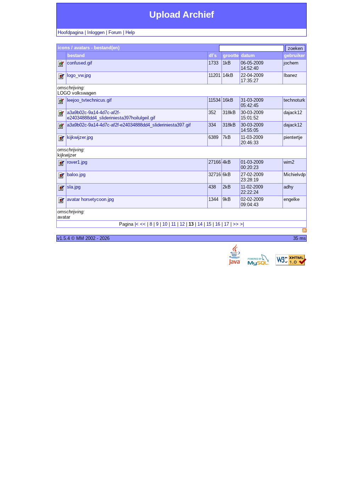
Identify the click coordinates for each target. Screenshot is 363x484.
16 (217, 224)
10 (164, 224)
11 (173, 224)
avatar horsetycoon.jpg (90, 199)
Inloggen (96, 32)
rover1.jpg (77, 162)
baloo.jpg (76, 174)
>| (242, 224)
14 (199, 224)
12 (182, 224)
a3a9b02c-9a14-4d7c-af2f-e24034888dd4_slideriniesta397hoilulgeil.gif (111, 115)
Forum (115, 32)
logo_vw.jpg (79, 75)
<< (143, 224)
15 (208, 224)
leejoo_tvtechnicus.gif (89, 100)
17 (226, 224)
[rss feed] (304, 230)
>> (236, 224)
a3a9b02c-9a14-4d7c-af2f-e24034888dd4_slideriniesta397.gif (129, 125)
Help (130, 32)
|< (137, 224)
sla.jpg (73, 187)
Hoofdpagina (70, 32)
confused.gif (79, 63)
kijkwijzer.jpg (80, 137)
